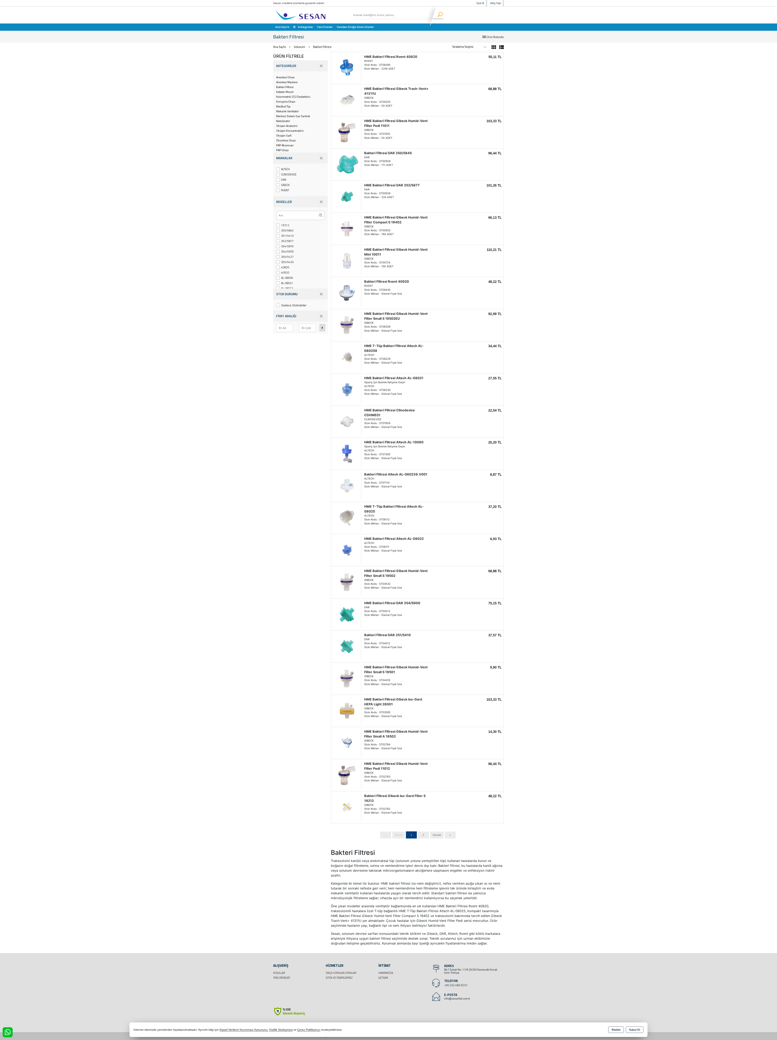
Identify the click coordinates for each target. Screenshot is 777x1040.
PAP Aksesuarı (285, 145)
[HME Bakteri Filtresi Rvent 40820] (347, 68)
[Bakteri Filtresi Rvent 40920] (347, 293)
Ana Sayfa (282, 27)
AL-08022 (287, 288)
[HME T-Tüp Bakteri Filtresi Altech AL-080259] (347, 357)
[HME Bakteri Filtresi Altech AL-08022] (347, 550)
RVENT (285, 190)
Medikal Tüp (283, 106)
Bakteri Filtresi (285, 87)
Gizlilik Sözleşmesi (281, 1029)
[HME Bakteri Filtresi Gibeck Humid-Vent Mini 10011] (347, 261)
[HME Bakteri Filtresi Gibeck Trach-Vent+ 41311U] (347, 100)
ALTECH (285, 169)
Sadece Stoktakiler (293, 305)
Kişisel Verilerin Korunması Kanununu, (244, 1029)
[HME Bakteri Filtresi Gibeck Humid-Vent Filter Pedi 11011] (347, 132)
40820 (285, 267)
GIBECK (285, 185)
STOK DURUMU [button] (287, 294)
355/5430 (287, 262)
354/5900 (287, 251)
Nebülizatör (283, 121)
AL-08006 (287, 278)
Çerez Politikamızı (308, 1029)
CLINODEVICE (288, 174)
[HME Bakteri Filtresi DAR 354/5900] (347, 614)
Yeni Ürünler (281, 978)
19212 (285, 225)
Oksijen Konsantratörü (290, 130)
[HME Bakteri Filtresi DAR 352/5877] (347, 196)
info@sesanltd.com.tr (457, 998)
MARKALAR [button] (284, 158)
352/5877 (287, 241)
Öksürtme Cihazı (286, 140)
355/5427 (287, 257)
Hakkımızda (385, 973)
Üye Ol (480, 3)
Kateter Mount (284, 92)
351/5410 (287, 235)
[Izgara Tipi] (493, 48)
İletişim (383, 978)
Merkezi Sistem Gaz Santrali (293, 116)
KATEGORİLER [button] (286, 65)
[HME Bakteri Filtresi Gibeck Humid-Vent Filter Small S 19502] (347, 582)
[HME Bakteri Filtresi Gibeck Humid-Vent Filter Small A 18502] (347, 743)
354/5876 (287, 246)
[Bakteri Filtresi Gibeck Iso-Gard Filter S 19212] (347, 807)
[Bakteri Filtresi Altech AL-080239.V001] (347, 486)
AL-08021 (287, 283)
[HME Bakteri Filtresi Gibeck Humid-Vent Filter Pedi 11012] (347, 775)
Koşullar (279, 973)
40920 (285, 272)
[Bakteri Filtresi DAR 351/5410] (347, 646)
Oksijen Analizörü (286, 126)
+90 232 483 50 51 (456, 985)
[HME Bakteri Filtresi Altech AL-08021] (347, 389)
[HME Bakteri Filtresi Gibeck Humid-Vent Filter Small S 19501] (347, 678)
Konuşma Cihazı (285, 101)
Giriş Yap (495, 3)
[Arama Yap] (437, 15)
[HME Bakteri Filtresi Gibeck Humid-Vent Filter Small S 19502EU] (347, 325)
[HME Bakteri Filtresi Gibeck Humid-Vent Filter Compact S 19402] (347, 228)
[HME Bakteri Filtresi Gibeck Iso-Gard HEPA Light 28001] (347, 710)
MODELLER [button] (284, 201)
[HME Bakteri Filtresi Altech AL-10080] (347, 453)
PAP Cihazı (282, 150)
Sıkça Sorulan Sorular (341, 973)
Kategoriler (305, 27)
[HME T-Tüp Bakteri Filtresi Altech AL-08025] (347, 518)
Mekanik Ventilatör (287, 111)
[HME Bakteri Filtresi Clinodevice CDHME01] (347, 421)
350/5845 (287, 230)
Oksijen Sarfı (284, 135)
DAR (283, 179)
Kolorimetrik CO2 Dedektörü (293, 96)
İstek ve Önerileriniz (339, 978)
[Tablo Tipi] (500, 48)
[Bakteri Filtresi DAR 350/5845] (347, 164)
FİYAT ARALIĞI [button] (286, 316)
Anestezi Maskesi (287, 82)
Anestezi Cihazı (285, 77)
